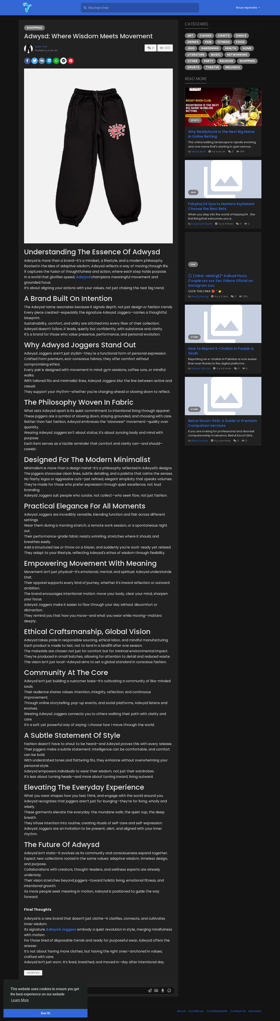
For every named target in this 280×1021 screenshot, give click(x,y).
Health (230, 48)
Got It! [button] (45, 1013)
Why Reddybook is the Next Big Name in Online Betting (221, 134)
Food (240, 42)
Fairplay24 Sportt (201, 223)
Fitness (224, 42)
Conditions (196, 1011)
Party (208, 61)
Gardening (210, 48)
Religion (226, 61)
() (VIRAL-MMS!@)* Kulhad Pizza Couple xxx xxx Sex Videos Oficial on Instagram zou (220, 281)
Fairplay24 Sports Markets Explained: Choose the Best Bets (221, 206)
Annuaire (254, 1011)
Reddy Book (198, 151)
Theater (212, 67)
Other (192, 61)
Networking (237, 55)
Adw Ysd (41, 46)
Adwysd (33, 973)
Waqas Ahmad (200, 368)
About (181, 1011)
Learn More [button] (20, 1000)
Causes (206, 35)
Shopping (34, 28)
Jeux (191, 48)
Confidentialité (217, 1011)
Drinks (193, 42)
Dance (241, 35)
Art (190, 35)
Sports (193, 67)
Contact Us (238, 1011)
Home (247, 48)
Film (208, 42)
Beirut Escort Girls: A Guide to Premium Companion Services (222, 423)
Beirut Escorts (199, 440)
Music (216, 55)
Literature (196, 55)
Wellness (232, 67)
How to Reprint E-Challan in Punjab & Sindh (221, 351)
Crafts (224, 35)
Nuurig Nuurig (199, 296)
